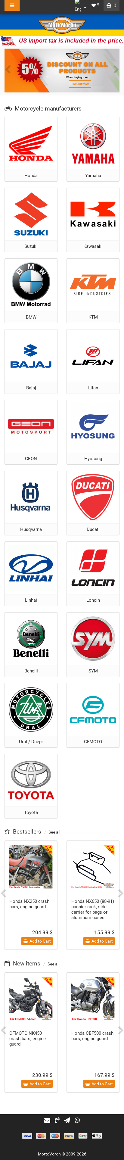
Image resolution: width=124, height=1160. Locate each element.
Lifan (93, 388)
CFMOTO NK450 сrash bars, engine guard (27, 1039)
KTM (93, 317)
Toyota (31, 812)
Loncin (93, 600)
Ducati (93, 529)
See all (54, 832)
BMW (31, 317)
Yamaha (93, 175)
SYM (93, 671)
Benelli (31, 671)
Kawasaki (93, 246)
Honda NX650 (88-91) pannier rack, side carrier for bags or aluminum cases (92, 909)
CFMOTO (93, 741)
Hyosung (93, 458)
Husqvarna (31, 529)
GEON (31, 458)
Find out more (80, 84)
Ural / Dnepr (31, 741)
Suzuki (31, 246)
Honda (31, 175)
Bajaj (31, 388)
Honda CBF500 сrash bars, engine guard (92, 1036)
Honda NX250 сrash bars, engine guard (29, 904)
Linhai (31, 600)
